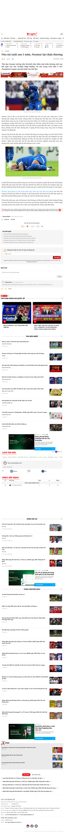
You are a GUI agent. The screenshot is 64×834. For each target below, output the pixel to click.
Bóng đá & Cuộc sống (7, 391)
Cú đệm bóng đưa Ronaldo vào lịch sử (13, 594)
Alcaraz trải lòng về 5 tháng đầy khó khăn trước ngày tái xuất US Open (23, 353)
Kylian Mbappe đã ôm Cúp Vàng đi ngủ (12, 755)
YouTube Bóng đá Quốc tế (13, 298)
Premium (13, 38)
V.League (4, 457)
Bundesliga (51, 457)
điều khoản (55, 260)
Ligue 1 (56, 457)
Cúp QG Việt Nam (12, 457)
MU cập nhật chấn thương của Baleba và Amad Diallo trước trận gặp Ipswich (25, 365)
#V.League (36, 41)
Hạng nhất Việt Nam (23, 457)
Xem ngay (38, 448)
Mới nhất (6, 38)
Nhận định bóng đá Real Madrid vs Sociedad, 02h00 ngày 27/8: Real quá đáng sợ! (28, 791)
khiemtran (8, 282)
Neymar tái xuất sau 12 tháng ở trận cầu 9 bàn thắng (19, 240)
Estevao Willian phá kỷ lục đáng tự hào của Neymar (19, 242)
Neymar (6, 219)
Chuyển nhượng (44, 38)
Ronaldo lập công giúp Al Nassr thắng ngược (15, 630)
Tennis (3, 355)
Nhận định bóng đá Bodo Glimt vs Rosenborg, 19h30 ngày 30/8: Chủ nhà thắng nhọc (23, 701)
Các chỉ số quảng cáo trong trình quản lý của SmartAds (44, 573)
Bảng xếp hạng (10, 477)
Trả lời (9, 288)
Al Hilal (13, 219)
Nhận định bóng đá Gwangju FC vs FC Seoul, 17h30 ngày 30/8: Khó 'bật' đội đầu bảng (24, 713)
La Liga (40, 457)
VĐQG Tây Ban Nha (6, 343)
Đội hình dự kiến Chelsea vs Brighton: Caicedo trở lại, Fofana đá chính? (23, 377)
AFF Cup (29, 38)
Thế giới (7, 51)
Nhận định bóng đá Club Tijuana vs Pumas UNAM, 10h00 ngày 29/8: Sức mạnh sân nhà (23, 642)
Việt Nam (36, 38)
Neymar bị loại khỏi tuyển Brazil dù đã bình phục (18, 236)
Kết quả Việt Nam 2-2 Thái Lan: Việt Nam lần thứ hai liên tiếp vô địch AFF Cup (24, 548)
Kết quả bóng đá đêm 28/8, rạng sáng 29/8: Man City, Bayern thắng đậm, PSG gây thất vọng (23, 618)
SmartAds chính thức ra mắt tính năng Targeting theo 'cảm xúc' (45, 728)
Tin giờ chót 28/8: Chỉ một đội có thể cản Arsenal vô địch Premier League (23, 665)
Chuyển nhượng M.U (7, 402)
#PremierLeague (28, 41)
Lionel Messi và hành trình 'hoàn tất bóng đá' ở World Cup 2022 (19, 747)
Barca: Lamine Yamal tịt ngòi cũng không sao (15, 341)
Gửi (59, 276)
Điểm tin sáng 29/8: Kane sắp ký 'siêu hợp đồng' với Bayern (19, 606)
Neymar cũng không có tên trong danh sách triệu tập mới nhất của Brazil (27, 191)
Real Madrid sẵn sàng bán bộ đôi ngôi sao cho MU (17, 400)
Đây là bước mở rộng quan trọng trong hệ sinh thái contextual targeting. (44, 732)
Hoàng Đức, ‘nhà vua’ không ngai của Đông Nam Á (17, 536)
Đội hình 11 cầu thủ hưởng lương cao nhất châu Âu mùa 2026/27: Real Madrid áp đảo (25, 677)
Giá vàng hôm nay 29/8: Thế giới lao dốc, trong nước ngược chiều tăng (22, 389)
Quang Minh (6, 216)
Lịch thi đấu (9, 452)
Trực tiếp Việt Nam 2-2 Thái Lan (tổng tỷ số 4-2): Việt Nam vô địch (24, 778)
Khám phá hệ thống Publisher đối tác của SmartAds (42, 438)
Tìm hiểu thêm (39, 584)
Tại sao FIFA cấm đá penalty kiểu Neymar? (16, 234)
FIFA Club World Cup (32, 483)
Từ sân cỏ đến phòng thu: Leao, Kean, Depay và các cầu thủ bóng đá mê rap (24, 688)
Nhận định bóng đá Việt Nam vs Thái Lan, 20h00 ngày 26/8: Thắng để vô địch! (23, 560)
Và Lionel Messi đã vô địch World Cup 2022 (13, 762)
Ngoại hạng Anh (6, 367)
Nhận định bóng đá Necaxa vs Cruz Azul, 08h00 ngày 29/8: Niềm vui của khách (23, 654)
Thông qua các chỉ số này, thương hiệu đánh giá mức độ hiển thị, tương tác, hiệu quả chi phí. (44, 577)
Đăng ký (57, 257)
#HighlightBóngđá (18, 41)
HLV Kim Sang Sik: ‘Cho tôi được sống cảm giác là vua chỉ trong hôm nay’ (23, 524)
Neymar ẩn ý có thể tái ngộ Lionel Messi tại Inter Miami (20, 238)
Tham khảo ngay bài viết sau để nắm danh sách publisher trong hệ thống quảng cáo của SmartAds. (44, 443)
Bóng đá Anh (22, 38)
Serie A (45, 457)
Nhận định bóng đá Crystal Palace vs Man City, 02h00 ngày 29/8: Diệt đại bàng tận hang (30, 788)
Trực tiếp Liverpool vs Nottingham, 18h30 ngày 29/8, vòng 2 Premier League (24, 412)
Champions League (56, 38)
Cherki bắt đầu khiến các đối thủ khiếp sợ (14, 424)
